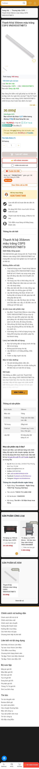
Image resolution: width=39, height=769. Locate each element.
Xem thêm (18, 392)
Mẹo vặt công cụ (7, 711)
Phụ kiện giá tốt (6, 684)
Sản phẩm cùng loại (13, 516)
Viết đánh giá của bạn (10, 81)
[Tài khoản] (34, 3)
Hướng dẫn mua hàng (8, 629)
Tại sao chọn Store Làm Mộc (11, 648)
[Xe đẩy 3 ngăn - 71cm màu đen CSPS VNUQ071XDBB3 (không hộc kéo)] (30, 529)
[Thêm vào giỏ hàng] (36, 553)
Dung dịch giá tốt (7, 681)
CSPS (14, 86)
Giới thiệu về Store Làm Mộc (11, 645)
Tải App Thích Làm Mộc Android (12, 656)
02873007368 (18, 195)
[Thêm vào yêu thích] (34, 61)
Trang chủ (5, 10)
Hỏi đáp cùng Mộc (7, 719)
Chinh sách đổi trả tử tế (9, 617)
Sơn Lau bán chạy (7, 689)
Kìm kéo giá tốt (6, 675)
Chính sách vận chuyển (9, 623)
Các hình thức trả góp (8, 632)
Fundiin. (30, 133)
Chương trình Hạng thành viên (11, 653)
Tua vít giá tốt (6, 678)
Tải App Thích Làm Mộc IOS (11, 659)
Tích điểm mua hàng (8, 650)
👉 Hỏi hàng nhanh (19, 160)
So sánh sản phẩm (7, 705)
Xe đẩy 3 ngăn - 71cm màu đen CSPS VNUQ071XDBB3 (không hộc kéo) (29, 542)
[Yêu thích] (30, 3)
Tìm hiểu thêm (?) (8, 138)
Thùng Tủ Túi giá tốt (8, 686)
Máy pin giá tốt (6, 669)
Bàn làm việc (10, 84)
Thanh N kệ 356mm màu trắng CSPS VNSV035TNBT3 (10, 588)
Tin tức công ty (6, 717)
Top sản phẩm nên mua (9, 714)
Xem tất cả (19, 601)
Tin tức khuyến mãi (8, 699)
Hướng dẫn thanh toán (9, 626)
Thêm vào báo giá (21, 165)
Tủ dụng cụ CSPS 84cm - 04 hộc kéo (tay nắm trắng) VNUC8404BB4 (11, 541)
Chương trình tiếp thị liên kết (11, 635)
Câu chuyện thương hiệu (9, 708)
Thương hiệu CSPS (18, 10)
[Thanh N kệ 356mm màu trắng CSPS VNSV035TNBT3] (10, 576)
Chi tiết (33, 105)
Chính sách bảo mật (8, 620)
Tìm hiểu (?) (17, 125)
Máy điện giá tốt (6, 672)
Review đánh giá (7, 702)
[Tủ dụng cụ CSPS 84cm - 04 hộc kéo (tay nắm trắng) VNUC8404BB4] (11, 529)
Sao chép (8, 180)
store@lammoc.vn (17, 469)
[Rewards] (4, 758)
